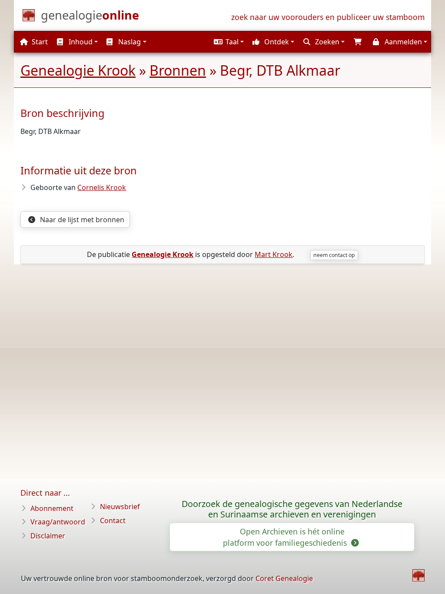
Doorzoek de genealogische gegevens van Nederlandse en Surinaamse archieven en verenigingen (292, 509)
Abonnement (51, 508)
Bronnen (177, 70)
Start (39, 42)
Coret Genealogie (284, 578)
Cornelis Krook (101, 187)
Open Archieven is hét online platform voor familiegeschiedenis (286, 537)
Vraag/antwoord (57, 522)
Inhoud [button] (80, 42)
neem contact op (334, 255)
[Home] (418, 575)
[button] (227, 41)
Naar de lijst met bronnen (81, 219)
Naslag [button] (128, 42)
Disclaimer (47, 536)
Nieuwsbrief (120, 506)
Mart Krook (273, 254)
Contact (113, 520)
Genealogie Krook (78, 70)
